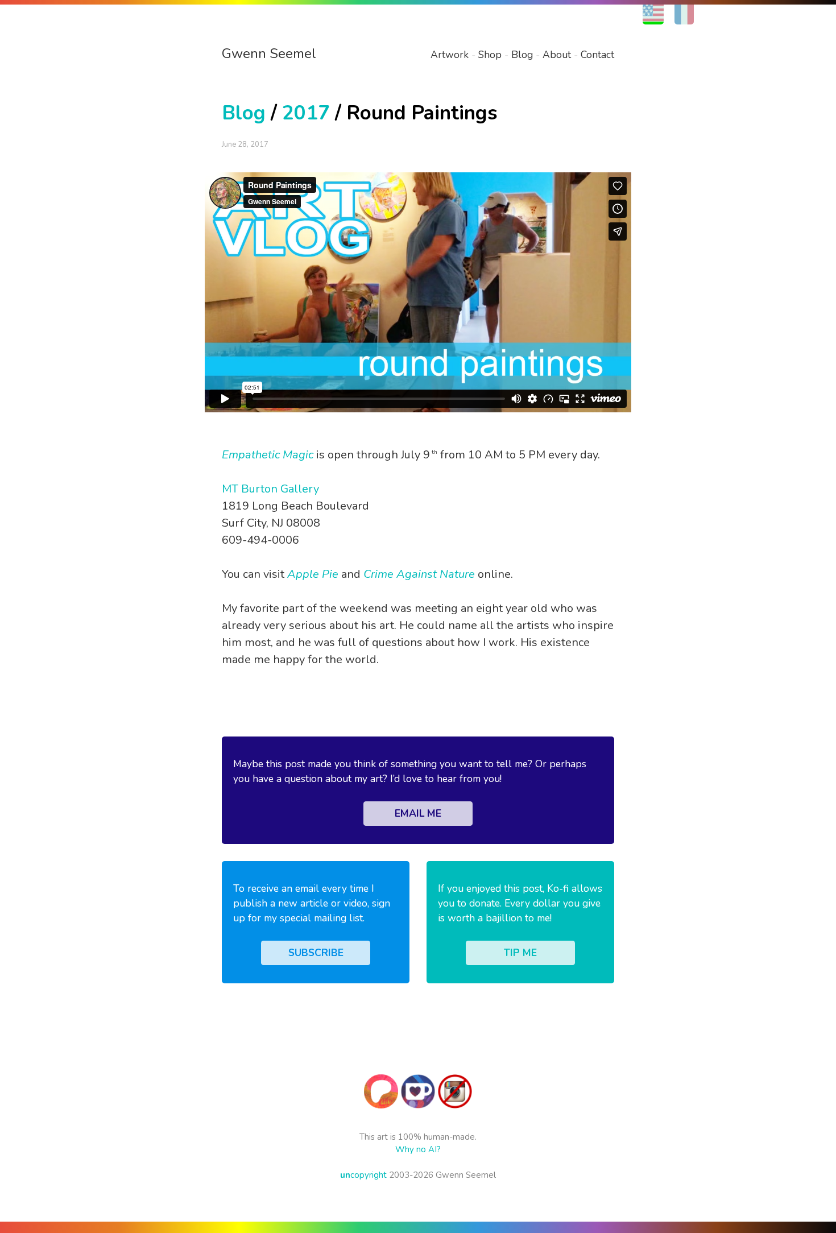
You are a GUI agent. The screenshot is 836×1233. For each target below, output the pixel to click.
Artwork (450, 54)
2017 (306, 113)
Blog (522, 54)
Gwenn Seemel (269, 53)
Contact (597, 54)
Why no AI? (418, 1149)
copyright (363, 1175)
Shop (490, 54)
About (557, 54)
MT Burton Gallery (270, 488)
